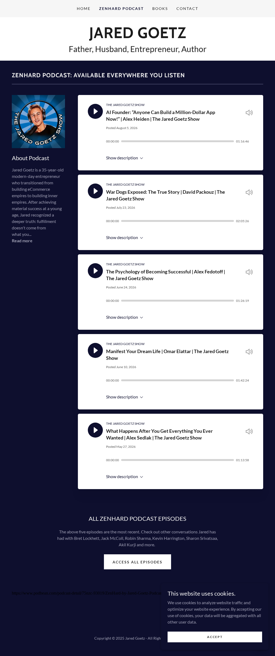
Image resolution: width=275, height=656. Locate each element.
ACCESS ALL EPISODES (137, 562)
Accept (214, 637)
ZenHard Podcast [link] (121, 8)
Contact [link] (187, 8)
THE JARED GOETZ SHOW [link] (125, 105)
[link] (137, 36)
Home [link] (84, 8)
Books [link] (160, 8)
